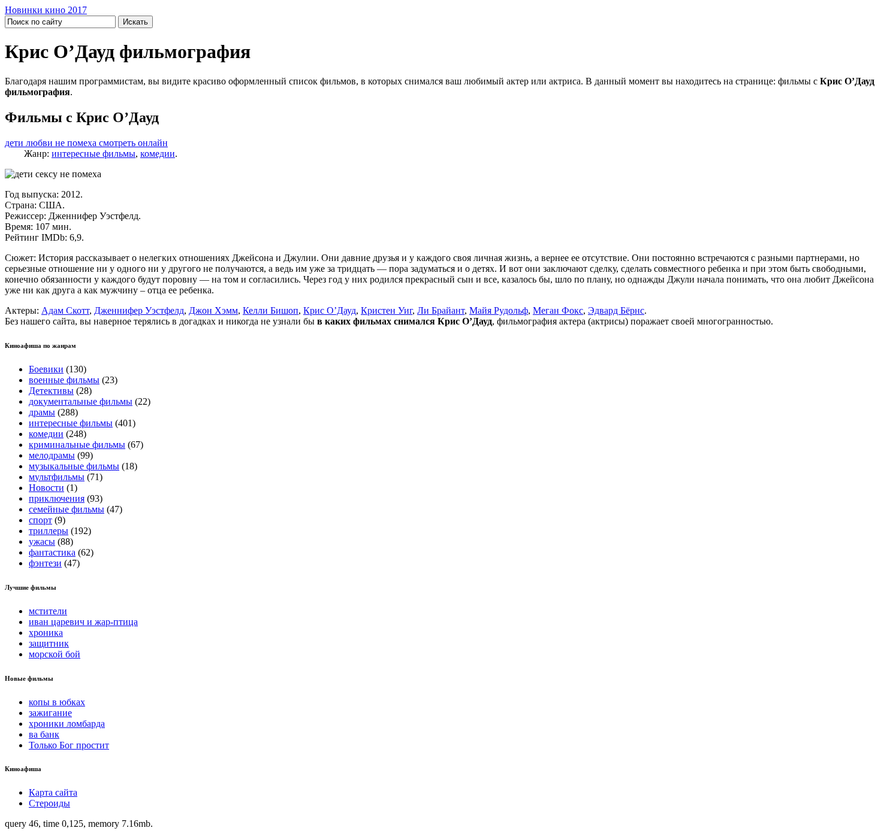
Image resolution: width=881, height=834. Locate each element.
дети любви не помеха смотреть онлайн (86, 143)
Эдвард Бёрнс (616, 310)
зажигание (50, 713)
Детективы (51, 391)
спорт (40, 520)
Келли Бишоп (270, 310)
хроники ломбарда (67, 723)
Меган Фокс (558, 310)
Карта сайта (53, 792)
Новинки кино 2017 (46, 10)
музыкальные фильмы (74, 466)
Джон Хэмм (213, 310)
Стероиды (49, 803)
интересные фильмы (93, 153)
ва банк (44, 734)
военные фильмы (64, 380)
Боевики (46, 369)
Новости (46, 488)
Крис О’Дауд (329, 310)
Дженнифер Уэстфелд (139, 310)
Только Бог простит (69, 745)
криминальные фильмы (77, 444)
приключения (57, 498)
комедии (157, 153)
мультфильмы (57, 477)
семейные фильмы (66, 509)
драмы (42, 412)
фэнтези (45, 563)
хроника (46, 632)
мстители (48, 611)
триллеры (48, 531)
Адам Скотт (65, 310)
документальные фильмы (80, 401)
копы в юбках (57, 702)
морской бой (54, 654)
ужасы (42, 541)
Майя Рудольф (498, 310)
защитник (49, 643)
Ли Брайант (440, 310)
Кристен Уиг (386, 310)
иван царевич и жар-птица (83, 622)
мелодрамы (52, 455)
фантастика (52, 552)
